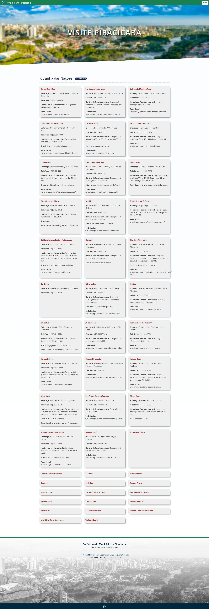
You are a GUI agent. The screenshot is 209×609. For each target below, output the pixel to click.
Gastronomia (82, 79)
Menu (205, 3)
